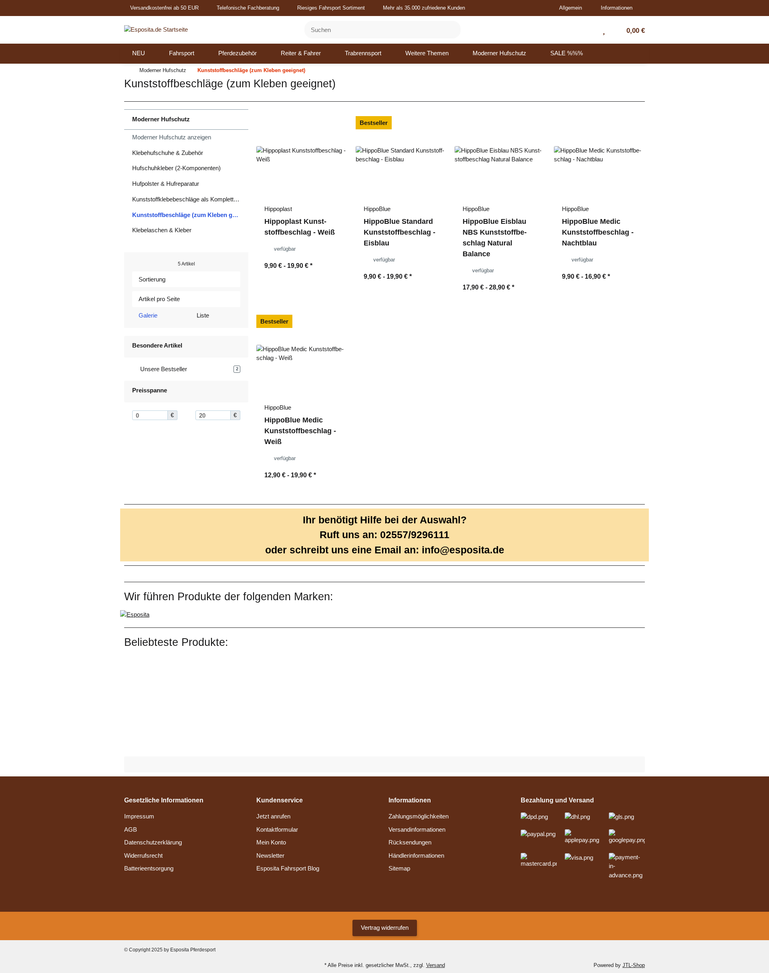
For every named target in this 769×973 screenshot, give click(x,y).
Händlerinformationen (416, 855)
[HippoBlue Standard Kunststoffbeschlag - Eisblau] (401, 155)
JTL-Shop (633, 965)
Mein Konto (271, 842)
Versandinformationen (417, 829)
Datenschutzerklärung (153, 842)
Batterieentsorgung (148, 868)
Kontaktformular (277, 829)
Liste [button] (202, 315)
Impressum (139, 816)
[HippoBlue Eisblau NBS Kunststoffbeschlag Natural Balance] (500, 155)
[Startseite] (126, 70)
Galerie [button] (147, 315)
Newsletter (270, 855)
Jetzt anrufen (273, 816)
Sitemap (399, 868)
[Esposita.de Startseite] (156, 29)
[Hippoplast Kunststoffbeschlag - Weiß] (302, 155)
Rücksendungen (410, 842)
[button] (573, 8)
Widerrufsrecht (143, 855)
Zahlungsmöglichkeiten (419, 816)
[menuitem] (138, 54)
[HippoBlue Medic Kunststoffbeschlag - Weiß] (302, 354)
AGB (130, 829)
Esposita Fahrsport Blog (287, 868)
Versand (435, 965)
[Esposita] (134, 614)
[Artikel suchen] (450, 30)
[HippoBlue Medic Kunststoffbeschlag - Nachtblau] (599, 155)
